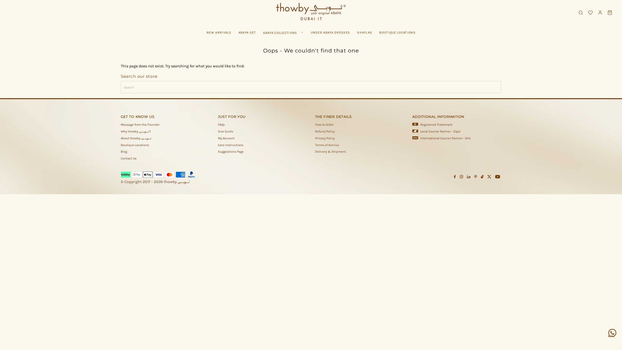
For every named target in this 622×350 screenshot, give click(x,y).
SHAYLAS (364, 32)
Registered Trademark (436, 124)
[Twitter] (489, 177)
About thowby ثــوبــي (136, 138)
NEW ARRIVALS (219, 32)
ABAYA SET (247, 32)
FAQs (221, 124)
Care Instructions (230, 145)
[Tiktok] (482, 177)
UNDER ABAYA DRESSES (330, 32)
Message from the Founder (140, 124)
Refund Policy (325, 131)
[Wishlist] (590, 12)
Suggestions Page (231, 151)
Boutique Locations (135, 145)
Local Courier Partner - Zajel (440, 131)
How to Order (324, 124)
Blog (124, 151)
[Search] (580, 12)
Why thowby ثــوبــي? (136, 131)
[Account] (600, 12)
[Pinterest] (475, 177)
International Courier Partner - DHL (445, 138)
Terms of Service (327, 145)
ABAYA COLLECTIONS (280, 33)
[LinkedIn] (469, 177)
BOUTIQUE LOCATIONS (397, 32)
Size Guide (225, 131)
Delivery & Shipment (330, 151)
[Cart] (609, 12)
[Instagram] (461, 177)
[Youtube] (497, 177)
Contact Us (129, 158)
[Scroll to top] (612, 336)
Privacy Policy (325, 138)
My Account (226, 138)
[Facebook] (455, 177)
